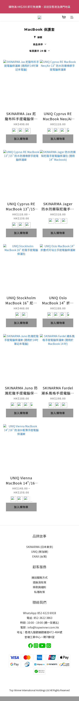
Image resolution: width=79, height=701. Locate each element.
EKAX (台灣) (39, 556)
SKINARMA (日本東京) (39, 547)
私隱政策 (39, 592)
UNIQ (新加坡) (39, 552)
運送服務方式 (39, 577)
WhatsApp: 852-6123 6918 (39, 613)
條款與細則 (39, 587)
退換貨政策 (39, 582)
